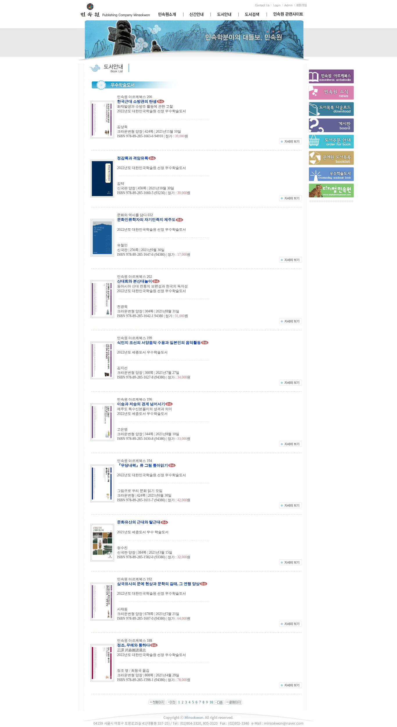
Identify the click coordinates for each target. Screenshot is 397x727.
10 (211, 702)
